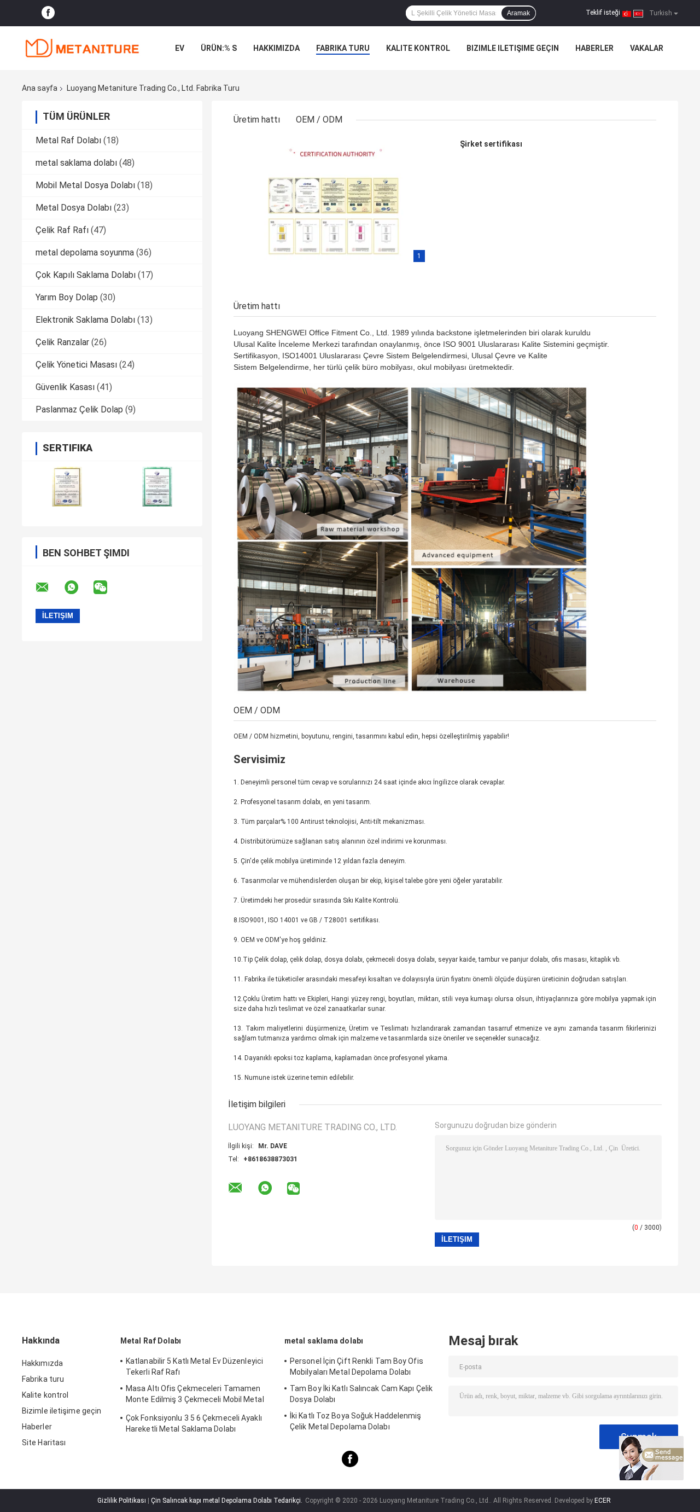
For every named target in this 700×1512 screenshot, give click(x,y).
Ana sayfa (39, 88)
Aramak (518, 13)
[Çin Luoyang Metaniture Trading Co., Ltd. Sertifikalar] (67, 487)
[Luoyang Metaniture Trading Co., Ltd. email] (49, 587)
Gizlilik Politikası (121, 1500)
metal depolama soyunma (85, 252)
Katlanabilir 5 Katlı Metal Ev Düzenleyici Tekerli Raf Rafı (194, 1366)
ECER (602, 1500)
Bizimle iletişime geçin (512, 48)
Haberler (594, 48)
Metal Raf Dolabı (68, 140)
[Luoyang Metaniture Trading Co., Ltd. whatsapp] (78, 587)
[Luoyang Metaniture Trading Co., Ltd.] (82, 48)
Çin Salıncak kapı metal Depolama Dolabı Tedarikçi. (227, 1500)
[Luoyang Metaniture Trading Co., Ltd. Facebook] (48, 13)
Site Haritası (44, 1442)
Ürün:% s (219, 48)
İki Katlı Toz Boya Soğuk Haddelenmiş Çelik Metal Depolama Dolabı (356, 1421)
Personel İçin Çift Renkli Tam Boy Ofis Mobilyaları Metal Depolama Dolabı (356, 1366)
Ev (179, 48)
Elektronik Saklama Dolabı (85, 320)
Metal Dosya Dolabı (74, 207)
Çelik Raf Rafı (62, 230)
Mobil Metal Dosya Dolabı (85, 185)
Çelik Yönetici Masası (76, 364)
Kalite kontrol (418, 48)
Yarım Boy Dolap (67, 297)
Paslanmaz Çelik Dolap (79, 409)
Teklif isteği (603, 12)
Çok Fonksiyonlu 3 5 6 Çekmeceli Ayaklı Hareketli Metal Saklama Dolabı (194, 1423)
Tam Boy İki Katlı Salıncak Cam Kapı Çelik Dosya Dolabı (361, 1394)
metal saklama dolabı (76, 163)
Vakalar (646, 48)
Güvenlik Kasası (65, 387)
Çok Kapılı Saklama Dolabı (86, 275)
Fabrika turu (343, 48)
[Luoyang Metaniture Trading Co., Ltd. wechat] (107, 587)
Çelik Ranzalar (62, 342)
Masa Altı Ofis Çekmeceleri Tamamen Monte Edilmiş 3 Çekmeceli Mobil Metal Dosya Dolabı (195, 1395)
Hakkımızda (276, 48)
